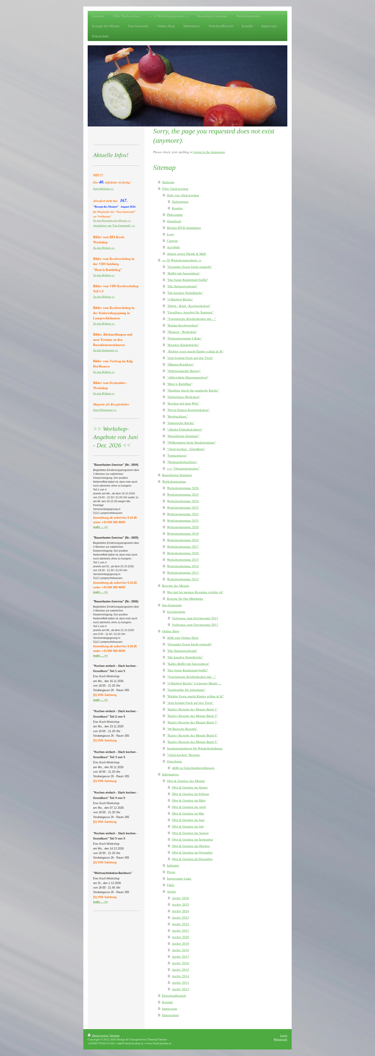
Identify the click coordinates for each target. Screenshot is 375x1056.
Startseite (168, 182)
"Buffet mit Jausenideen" (183, 273)
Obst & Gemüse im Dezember (192, 859)
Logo (170, 234)
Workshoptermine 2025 (183, 494)
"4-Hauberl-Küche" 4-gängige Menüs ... (194, 683)
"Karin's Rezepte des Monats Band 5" (192, 742)
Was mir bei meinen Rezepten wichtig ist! (195, 592)
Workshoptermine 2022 (183, 514)
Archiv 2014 (180, 976)
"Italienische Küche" (181, 423)
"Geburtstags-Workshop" (183, 397)
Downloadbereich (174, 995)
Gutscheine (174, 761)
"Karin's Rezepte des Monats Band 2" (192, 715)
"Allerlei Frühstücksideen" (184, 429)
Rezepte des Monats (175, 585)
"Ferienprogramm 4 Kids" (184, 338)
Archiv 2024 (180, 911)
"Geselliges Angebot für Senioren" (190, 312)
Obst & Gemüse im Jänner (190, 787)
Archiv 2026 (180, 898)
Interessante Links (179, 878)
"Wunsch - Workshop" (182, 332)
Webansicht (280, 1039)
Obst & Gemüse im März (189, 800)
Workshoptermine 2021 (183, 520)
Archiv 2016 (180, 963)
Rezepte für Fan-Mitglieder (185, 598)
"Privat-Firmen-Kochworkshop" (188, 410)
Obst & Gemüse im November (192, 852)
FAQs (170, 885)
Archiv (171, 891)
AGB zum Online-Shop (182, 637)
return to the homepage (209, 152)
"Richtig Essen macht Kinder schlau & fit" (195, 696)
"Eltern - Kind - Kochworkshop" (189, 305)
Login (283, 1035)
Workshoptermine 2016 (183, 553)
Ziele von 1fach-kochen (183, 195)
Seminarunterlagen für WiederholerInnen (194, 748)
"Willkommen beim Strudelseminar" (191, 442)
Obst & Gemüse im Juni (188, 820)
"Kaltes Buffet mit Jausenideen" (188, 663)
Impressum (169, 1008)
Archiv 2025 (180, 904)
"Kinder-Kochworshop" (183, 325)
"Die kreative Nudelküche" (185, 292)
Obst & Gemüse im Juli (188, 826)
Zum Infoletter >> (103, 188)
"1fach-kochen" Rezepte (183, 755)
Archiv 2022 (180, 924)
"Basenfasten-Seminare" (183, 436)
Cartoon (172, 240)
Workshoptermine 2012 (183, 579)
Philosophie (175, 214)
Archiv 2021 (180, 930)
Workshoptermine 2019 (183, 533)
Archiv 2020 (180, 937)
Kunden (177, 208)
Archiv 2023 (180, 917)
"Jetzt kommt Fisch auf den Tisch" (190, 358)
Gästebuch (174, 221)
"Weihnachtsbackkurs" (182, 462)
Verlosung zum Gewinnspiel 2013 (195, 624)
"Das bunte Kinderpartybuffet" (187, 279)
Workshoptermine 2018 (183, 540)
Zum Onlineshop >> (105, 410)
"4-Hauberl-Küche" (180, 299)
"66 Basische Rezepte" (182, 728)
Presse (171, 872)
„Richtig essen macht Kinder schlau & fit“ (195, 351)
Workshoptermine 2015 (183, 559)
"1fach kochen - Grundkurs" (186, 449)
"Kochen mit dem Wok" (183, 403)
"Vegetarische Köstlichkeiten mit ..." (191, 318)
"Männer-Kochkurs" (180, 364)
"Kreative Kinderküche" (183, 345)
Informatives (170, 774)
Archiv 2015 (180, 969)
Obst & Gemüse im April (189, 807)
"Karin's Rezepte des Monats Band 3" (192, 722)
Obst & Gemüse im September (192, 839)
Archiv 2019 (180, 943)
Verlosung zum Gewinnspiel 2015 (195, 618)
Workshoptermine (174, 481)
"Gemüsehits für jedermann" (186, 689)
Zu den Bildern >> (104, 248)
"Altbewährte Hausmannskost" (187, 377)
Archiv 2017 (180, 956)
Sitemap (115, 1035)
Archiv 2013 (180, 982)
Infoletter (173, 865)
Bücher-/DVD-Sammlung (184, 227)
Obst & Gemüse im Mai (188, 813)
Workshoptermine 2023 (183, 507)
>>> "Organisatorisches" (183, 468)
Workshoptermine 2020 (183, 527)
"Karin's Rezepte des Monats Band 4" (192, 735)
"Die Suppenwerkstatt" (182, 286)
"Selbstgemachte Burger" (184, 371)
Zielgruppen (180, 201)
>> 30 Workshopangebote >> (181, 260)
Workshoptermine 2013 (183, 572)
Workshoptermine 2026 (183, 488)
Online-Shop (170, 631)
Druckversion (100, 1035)
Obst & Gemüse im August (190, 833)
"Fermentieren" (177, 455)
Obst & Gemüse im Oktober (191, 846)
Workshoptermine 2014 (183, 566)
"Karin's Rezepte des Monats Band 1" (192, 709)
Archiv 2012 (180, 989)
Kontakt (167, 1002)
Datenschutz (170, 1015)
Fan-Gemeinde (172, 605)
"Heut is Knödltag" (179, 384)
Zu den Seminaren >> (105, 350)
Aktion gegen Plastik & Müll (186, 253)
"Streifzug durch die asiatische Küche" (193, 390)
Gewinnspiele (176, 611)
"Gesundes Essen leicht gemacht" (189, 266)
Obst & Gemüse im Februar (190, 794)
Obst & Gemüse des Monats (186, 781)
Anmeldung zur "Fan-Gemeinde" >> (114, 225)
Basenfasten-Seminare (177, 475)
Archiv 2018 (180, 950)
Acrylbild (173, 247)
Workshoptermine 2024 (183, 501)
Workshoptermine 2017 (183, 546)
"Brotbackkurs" (177, 416)
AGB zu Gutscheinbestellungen (193, 768)
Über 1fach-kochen (175, 188)
